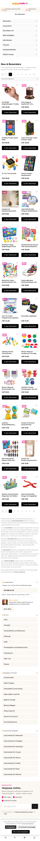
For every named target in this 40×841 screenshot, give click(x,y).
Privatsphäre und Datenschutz (15, 647)
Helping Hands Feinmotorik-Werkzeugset (7, 352)
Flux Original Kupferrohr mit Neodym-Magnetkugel (27, 103)
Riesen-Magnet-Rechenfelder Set (8, 388)
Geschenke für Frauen (12, 752)
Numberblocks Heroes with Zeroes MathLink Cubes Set (29, 246)
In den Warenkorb (10, 112)
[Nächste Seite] (29, 74)
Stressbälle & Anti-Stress (13, 689)
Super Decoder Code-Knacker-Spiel (29, 139)
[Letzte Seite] (33, 74)
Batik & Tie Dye (9, 700)
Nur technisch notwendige (27, 827)
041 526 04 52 (9, 590)
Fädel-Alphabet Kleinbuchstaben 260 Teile (29, 281)
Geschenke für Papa (11, 769)
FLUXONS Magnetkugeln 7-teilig (10, 103)
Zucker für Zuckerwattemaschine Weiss (29, 459)
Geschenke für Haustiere (13, 746)
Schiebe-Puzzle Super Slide (10, 139)
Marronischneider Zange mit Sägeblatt (29, 495)
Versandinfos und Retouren (14, 631)
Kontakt (7, 625)
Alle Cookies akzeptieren (20, 832)
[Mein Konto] (34, 837)
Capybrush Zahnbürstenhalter (9, 210)
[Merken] (17, 85)
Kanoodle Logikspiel (29, 316)
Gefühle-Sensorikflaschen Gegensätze (8, 424)
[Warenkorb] (25, 838)
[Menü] (5, 837)
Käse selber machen (12, 694)
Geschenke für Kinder (12, 763)
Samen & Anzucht (11, 716)
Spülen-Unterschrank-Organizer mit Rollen (10, 495)
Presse (6, 664)
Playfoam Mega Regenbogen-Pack (9, 246)
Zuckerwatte (9, 677)
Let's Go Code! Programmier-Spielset (10, 317)
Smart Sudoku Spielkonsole (26, 174)
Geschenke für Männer (12, 774)
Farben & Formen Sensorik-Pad (28, 424)
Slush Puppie (9, 683)
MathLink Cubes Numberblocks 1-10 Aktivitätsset (9, 281)
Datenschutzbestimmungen (24, 812)
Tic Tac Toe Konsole (9, 173)
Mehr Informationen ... (28, 823)
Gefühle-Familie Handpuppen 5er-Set (29, 388)
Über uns (7, 659)
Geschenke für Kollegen (13, 741)
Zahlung (7, 636)
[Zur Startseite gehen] (20, 3)
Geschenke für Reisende (13, 735)
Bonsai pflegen (9, 705)
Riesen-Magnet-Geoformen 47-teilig (28, 352)
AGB (5, 642)
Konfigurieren (10, 827)
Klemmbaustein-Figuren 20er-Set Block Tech (8, 459)
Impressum (8, 653)
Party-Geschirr (9, 711)
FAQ (5, 620)
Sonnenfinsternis (10, 722)
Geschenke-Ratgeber (10, 731)
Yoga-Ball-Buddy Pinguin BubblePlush (29, 210)
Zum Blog (7, 609)
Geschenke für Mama (12, 758)
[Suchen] (14, 837)
